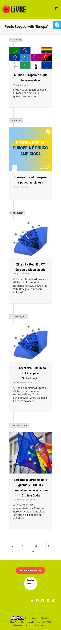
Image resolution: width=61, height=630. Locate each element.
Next (42, 552)
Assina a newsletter (30, 570)
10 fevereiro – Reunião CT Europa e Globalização (30, 373)
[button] (57, 25)
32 (32, 552)
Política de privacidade (39, 625)
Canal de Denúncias (30, 583)
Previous (17, 546)
